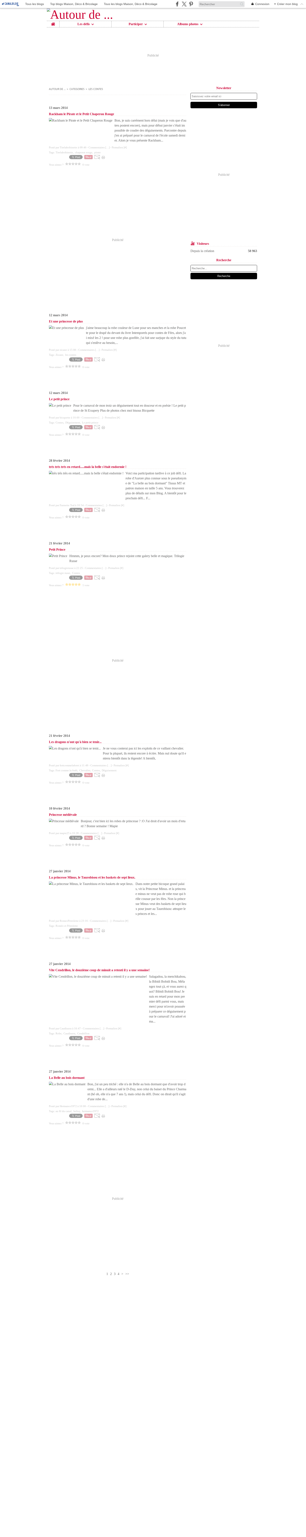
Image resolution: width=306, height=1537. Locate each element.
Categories (77, 89)
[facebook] (177, 4)
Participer (136, 24)
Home (53, 22)
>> (127, 1274)
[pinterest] (191, 4)
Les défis (83, 24)
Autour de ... (57, 89)
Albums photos (187, 24)
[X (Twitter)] (184, 4)
